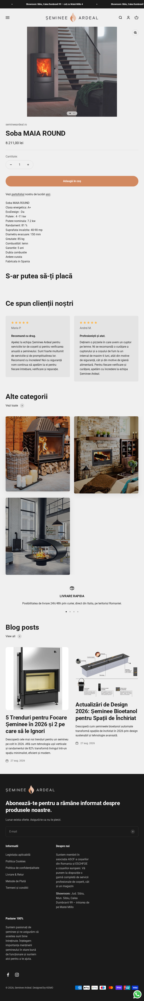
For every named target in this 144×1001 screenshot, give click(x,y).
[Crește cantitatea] (28, 164)
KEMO (50, 987)
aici (48, 194)
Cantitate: (12, 156)
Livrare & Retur (15, 874)
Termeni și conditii (17, 887)
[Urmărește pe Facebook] (8, 974)
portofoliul (18, 194)
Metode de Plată (16, 881)
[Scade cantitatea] (11, 164)
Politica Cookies (15, 861)
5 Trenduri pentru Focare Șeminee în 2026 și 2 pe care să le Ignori (36, 724)
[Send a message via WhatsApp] (137, 994)
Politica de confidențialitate (22, 868)
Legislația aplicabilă (18, 854)
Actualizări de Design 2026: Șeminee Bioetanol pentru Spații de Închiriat (106, 711)
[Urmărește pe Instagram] (17, 974)
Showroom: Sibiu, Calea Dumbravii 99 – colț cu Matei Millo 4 (41, 4)
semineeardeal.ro (16, 124)
